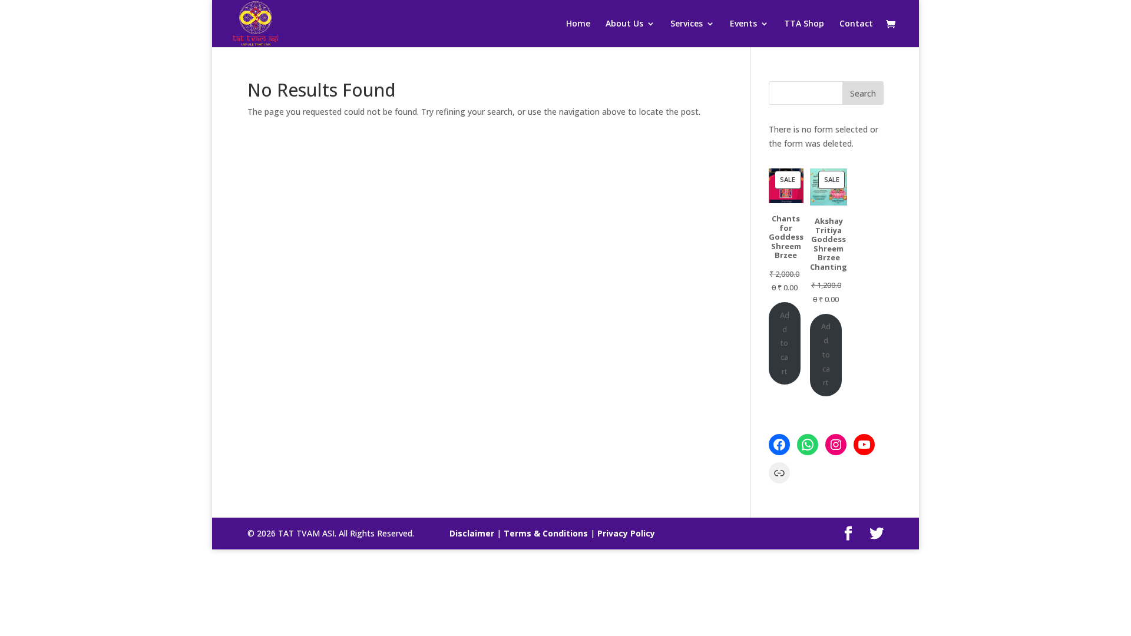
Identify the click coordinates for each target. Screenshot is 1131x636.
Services (686, 24)
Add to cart (784, 343)
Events (743, 24)
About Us (624, 24)
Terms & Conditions (546, 533)
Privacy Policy (626, 533)
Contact (856, 24)
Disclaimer (471, 533)
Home (578, 24)
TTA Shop (804, 24)
